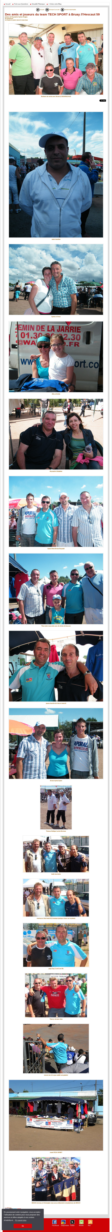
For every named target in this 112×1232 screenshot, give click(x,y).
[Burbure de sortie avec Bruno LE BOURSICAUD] (56, 24)
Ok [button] (23, 1226)
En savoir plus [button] (20, 1220)
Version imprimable (70, 9)
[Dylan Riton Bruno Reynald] (56, 476)
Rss (89, 1225)
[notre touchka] (56, 112)
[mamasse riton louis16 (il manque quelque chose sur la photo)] (56, 879)
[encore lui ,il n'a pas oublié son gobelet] (56, 1024)
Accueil (7, 4)
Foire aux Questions (21, 4)
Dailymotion (65, 1225)
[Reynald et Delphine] (56, 399)
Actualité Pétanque (38, 4)
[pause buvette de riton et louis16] (56, 631)
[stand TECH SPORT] (56, 1080)
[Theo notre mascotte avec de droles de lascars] (56, 553)
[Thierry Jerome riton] (56, 973)
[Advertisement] (30, 104)
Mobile (81, 1225)
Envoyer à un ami (54, 9)
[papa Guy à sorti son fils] (56, 923)
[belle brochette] (56, 836)
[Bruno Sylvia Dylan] (56, 708)
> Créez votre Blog (54, 4)
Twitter (72, 1225)
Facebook (55, 1225)
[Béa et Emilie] (56, 321)
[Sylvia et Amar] (56, 244)
